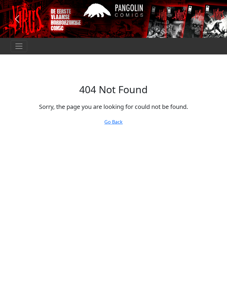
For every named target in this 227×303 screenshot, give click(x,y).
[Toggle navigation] (19, 46)
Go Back (113, 122)
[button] (17, 19)
